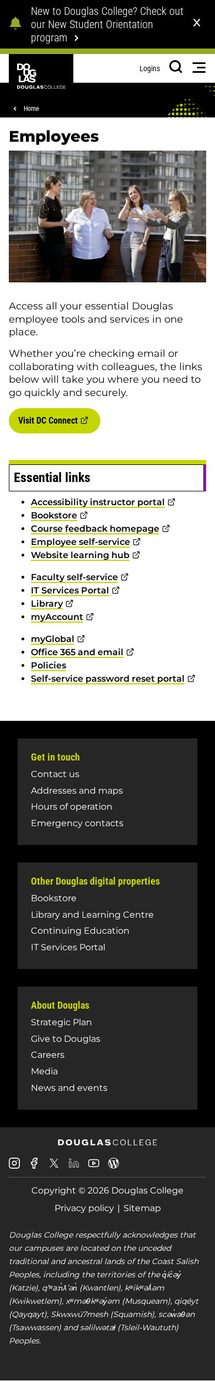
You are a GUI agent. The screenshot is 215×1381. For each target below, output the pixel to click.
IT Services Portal (70, 590)
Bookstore (54, 515)
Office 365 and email (77, 652)
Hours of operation (71, 806)
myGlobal (52, 639)
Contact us (55, 774)
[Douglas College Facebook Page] (34, 1167)
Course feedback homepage (95, 528)
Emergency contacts (77, 823)
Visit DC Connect (48, 420)
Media (44, 1071)
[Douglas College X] (54, 1166)
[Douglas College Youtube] (93, 1167)
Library (47, 603)
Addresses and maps (77, 790)
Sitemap (142, 1208)
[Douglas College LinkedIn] (73, 1167)
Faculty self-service (74, 577)
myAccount (57, 617)
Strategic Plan (61, 1022)
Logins (149, 68)
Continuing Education (80, 930)
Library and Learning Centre (92, 914)
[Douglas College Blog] (113, 1167)
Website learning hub (80, 555)
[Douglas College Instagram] (14, 1167)
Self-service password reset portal (108, 678)
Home (31, 109)
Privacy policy (84, 1208)
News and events (69, 1088)
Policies (48, 665)
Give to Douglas (65, 1039)
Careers (47, 1055)
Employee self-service (80, 542)
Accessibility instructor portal (98, 502)
